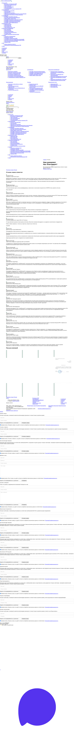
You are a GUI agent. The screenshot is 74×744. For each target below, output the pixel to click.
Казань (31, 405)
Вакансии (10, 95)
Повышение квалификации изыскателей (59, 76)
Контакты (4, 52)
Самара (50, 406)
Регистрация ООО (8, 26)
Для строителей (7, 29)
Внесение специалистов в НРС (10, 3)
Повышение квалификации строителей (58, 79)
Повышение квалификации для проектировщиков (57, 75)
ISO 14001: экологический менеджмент (12, 17)
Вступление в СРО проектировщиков (15, 76)
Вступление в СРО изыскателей (14, 75)
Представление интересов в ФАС (11, 41)
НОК (3, 43)
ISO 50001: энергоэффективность (11, 22)
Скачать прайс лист (14, 410)
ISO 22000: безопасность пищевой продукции (13, 19)
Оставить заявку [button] (3, 55)
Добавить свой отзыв (47, 168)
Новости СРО (11, 63)
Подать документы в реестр (10, 44)
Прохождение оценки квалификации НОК (12, 45)
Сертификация (5, 15)
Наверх (1, 411)
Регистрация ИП (7, 25)
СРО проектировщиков (9, 6)
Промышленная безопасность (10, 32)
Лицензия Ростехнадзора (9, 12)
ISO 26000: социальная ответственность (12, 20)
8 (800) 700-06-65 (9, 67)
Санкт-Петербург (36, 405)
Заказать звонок (9, 68)
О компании (4, 48)
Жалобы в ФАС (7, 42)
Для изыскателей (7, 30)
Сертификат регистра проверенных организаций (14, 39)
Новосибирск (51, 405)
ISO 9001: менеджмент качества (10, 16)
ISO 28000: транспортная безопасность (12, 21)
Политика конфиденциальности (44, 408)
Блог (9, 62)
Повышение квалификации (7, 28)
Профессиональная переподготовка (11, 34)
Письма (15, 169)
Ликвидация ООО (7, 24)
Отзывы (9, 61)
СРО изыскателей (8, 7)
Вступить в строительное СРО (14, 73)
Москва (28, 405)
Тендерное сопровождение (9, 36)
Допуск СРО (8, 69)
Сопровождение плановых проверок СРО (12, 8)
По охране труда (7, 33)
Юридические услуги (6, 23)
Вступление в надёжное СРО (10, 4)
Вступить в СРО (36, 398)
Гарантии (8, 410)
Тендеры (4, 35)
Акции (3, 46)
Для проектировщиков (8, 31)
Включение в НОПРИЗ (12, 71)
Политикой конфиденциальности (53, 438)
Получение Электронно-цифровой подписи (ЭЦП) (14, 40)
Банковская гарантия (8, 37)
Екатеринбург (43, 405)
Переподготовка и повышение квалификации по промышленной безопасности (57, 72)
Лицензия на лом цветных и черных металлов (13, 14)
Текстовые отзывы (10, 169)
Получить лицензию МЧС (9, 10)
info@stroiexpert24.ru (10, 102)
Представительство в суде (9, 27)
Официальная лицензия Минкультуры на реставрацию (15, 13)
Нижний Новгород (62, 405)
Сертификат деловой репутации (10, 38)
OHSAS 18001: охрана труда (10, 18)
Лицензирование (5, 9)
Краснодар (56, 405)
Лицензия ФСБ (7, 11)
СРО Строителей (7, 5)
